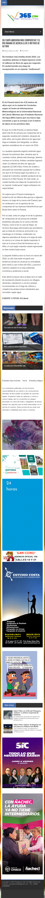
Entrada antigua (36, 381)
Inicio (25, 381)
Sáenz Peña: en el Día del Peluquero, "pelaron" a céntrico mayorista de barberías (27, 713)
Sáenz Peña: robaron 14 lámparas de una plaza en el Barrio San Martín (27, 726)
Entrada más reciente (11, 381)
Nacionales (25, 50)
